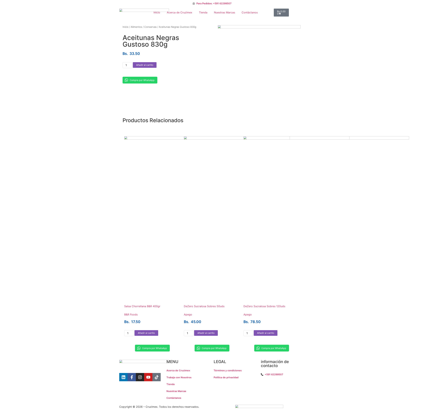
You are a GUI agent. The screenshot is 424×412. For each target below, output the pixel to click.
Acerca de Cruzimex (179, 12)
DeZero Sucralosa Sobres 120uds (264, 306)
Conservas (150, 26)
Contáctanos (250, 12)
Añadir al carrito (144, 64)
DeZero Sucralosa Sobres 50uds (204, 306)
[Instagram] (140, 377)
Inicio (157, 12)
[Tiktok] (156, 377)
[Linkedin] (123, 377)
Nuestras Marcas (224, 12)
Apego (188, 314)
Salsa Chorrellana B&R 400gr (142, 306)
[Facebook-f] (132, 377)
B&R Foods (131, 314)
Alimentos (136, 26)
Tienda (203, 12)
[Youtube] (148, 377)
